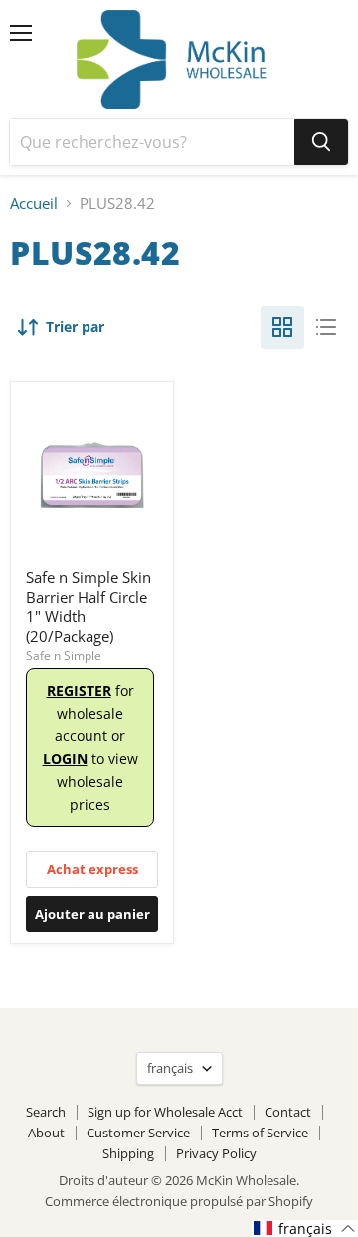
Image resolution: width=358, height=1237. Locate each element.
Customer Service (138, 1132)
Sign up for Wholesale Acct (165, 1112)
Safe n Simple (63, 655)
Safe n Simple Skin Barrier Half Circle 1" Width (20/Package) (88, 606)
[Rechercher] (321, 142)
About (46, 1132)
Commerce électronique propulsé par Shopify (179, 1201)
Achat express (92, 869)
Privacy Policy (216, 1153)
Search (46, 1112)
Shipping (128, 1153)
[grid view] (282, 327)
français (170, 1068)
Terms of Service (260, 1132)
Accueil (34, 203)
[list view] (326, 327)
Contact (288, 1112)
